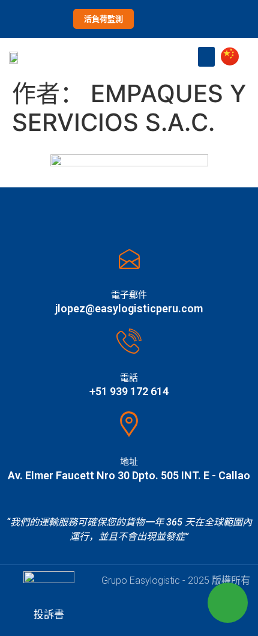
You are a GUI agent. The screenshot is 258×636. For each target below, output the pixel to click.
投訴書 (49, 614)
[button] (206, 57)
